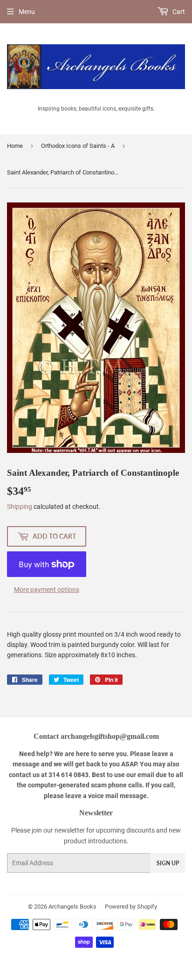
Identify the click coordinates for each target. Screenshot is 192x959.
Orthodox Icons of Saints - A (78, 145)
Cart (178, 11)
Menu (27, 11)
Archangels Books (72, 906)
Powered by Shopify (131, 906)
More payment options (46, 589)
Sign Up (168, 863)
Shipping (19, 506)
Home (15, 145)
